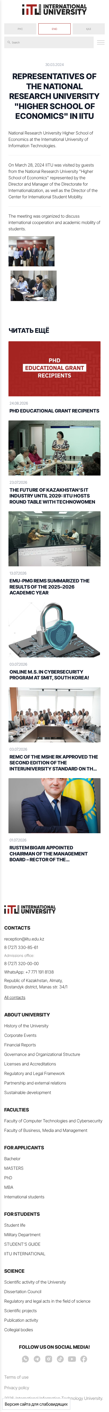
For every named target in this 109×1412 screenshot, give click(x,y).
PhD (8, 1177)
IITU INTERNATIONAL (25, 1253)
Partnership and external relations (35, 1083)
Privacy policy (16, 1387)
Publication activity (21, 1320)
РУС (20, 28)
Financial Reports (20, 1044)
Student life (14, 1225)
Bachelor (12, 1158)
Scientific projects (20, 1310)
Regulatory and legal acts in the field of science (47, 1301)
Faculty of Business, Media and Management (45, 1130)
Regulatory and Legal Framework (34, 1073)
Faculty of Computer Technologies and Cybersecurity (53, 1120)
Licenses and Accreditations (30, 1063)
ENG (54, 28)
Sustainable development (27, 1092)
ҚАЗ (88, 28)
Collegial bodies (18, 1329)
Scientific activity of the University (35, 1282)
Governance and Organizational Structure (42, 1054)
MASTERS (14, 1168)
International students (24, 1196)
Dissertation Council (22, 1291)
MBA (8, 1187)
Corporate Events (20, 1035)
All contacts (14, 997)
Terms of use (16, 1377)
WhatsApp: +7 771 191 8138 (29, 972)
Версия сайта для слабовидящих (36, 1404)
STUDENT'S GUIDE (22, 1244)
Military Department (22, 1234)
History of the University (26, 1025)
